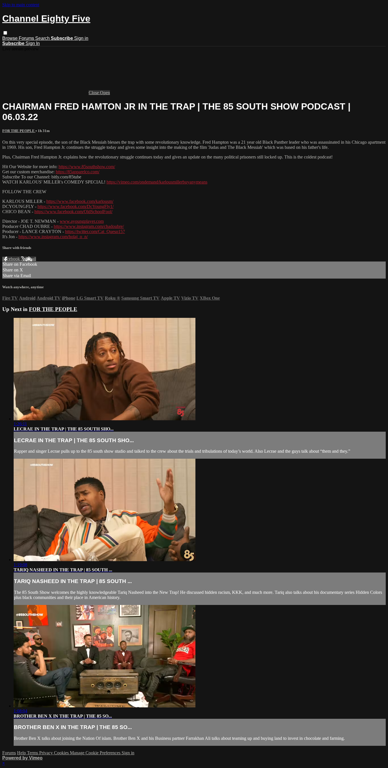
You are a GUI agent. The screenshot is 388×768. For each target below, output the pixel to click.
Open (105, 92)
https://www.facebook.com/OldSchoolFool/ (73, 211)
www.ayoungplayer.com (82, 221)
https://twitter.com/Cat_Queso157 (95, 231)
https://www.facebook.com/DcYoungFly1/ (75, 206)
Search (43, 38)
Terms (33, 752)
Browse (10, 38)
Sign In (33, 43)
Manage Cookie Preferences (96, 752)
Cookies (62, 752)
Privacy (46, 752)
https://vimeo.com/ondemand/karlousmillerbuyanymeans (157, 182)
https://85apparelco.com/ (77, 171)
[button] (5, 33)
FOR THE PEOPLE (19, 131)
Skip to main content (20, 4)
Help (22, 752)
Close (94, 92)
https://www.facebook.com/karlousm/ (79, 201)
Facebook (11, 258)
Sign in (81, 38)
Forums (27, 38)
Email (31, 258)
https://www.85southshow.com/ (87, 166)
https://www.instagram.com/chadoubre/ (89, 226)
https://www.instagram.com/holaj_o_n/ (53, 236)
